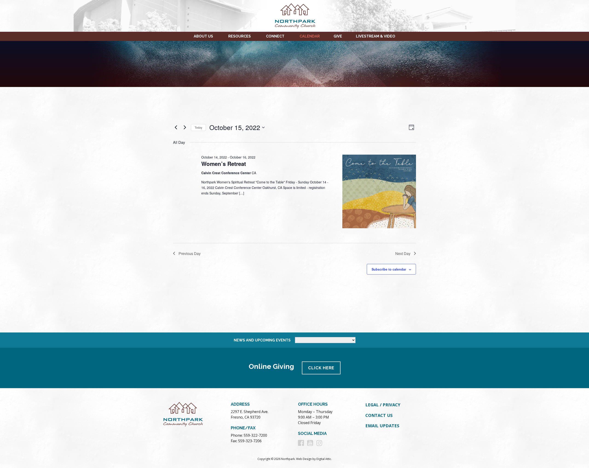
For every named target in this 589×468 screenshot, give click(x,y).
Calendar (310, 36)
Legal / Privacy (382, 404)
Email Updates (382, 425)
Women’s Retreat (223, 164)
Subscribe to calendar (389, 269)
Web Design (304, 459)
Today (198, 127)
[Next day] (185, 127)
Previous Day (190, 253)
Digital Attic (323, 459)
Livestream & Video (375, 36)
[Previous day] (176, 127)
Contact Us (379, 415)
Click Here (321, 367)
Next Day (402, 253)
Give (338, 36)
